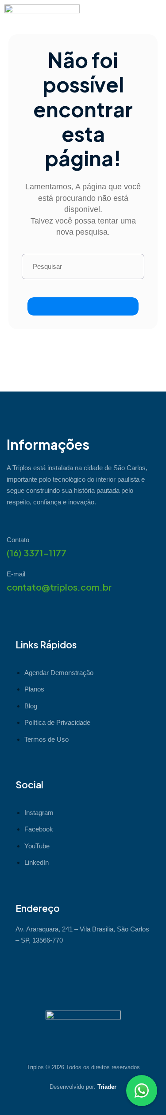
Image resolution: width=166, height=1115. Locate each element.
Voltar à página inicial (83, 306)
